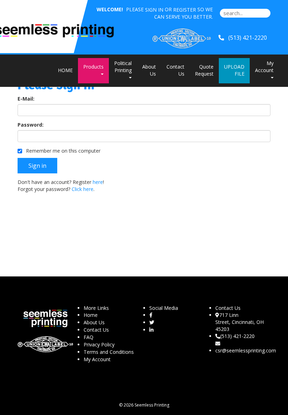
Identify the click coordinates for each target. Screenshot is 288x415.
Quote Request (204, 70)
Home (91, 315)
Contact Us (175, 70)
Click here (82, 189)
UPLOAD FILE (234, 70)
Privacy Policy (99, 344)
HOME (65, 70)
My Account (97, 359)
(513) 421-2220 (237, 336)
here (98, 182)
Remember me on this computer (62, 150)
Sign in (154, 9)
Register (184, 9)
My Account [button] (264, 67)
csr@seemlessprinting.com (245, 350)
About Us (149, 70)
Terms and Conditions (109, 352)
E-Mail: (26, 98)
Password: (31, 124)
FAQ (88, 337)
